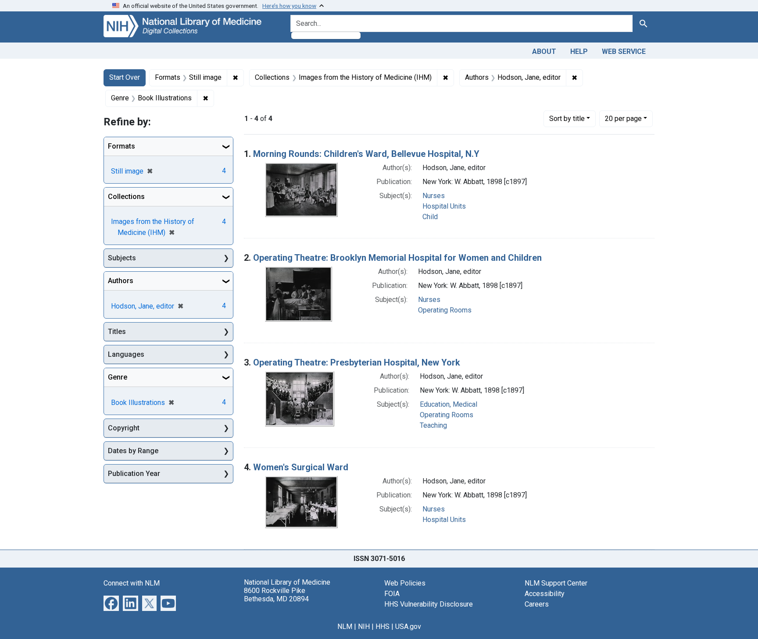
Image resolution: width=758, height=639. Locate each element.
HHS (382, 626)
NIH (364, 626)
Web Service (624, 51)
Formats (121, 146)
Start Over (124, 77)
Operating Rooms (445, 310)
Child (430, 217)
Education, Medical (448, 404)
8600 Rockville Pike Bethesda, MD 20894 (276, 594)
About (544, 51)
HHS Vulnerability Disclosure (428, 604)
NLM (344, 626)
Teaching (433, 425)
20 (623, 118)
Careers (537, 604)
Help (579, 51)
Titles (117, 331)
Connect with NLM (132, 583)
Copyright (123, 428)
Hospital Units (444, 206)
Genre (117, 377)
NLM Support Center (556, 583)
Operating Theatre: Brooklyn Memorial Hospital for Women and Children (397, 257)
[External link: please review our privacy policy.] (111, 602)
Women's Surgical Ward (300, 467)
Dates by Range (133, 451)
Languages (126, 354)
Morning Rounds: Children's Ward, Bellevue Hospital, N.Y (366, 154)
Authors (120, 281)
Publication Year (134, 473)
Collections (126, 196)
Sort (567, 118)
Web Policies (404, 583)
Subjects (122, 258)
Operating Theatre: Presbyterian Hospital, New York (356, 362)
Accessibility (545, 593)
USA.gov (408, 626)
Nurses (433, 196)
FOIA (392, 593)
